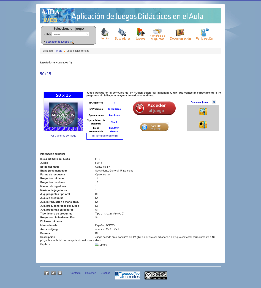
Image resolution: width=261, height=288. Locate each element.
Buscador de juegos (58, 41)
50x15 (45, 73)
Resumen (90, 273)
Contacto (75, 273)
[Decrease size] (60, 272)
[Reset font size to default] (53, 272)
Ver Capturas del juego (63, 135)
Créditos (105, 273)
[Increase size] (46, 272)
